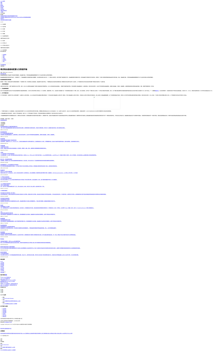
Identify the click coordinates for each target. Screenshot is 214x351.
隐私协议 (4, 316)
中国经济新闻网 (37, 333)
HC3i (9, 298)
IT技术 (20, 17)
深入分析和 (6, 133)
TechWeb (23, 333)
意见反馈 (4, 312)
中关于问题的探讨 (8, 126)
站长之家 (29, 333)
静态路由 (2, 238)
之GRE (4, 206)
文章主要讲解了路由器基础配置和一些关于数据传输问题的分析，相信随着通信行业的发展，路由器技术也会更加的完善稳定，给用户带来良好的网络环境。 (31, 221)
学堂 (1, 3)
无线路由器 (2, 145)
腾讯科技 (6, 333)
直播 (10, 19)
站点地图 (4, 311)
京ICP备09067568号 (8, 322)
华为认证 (14, 17)
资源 (3, 19)
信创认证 (10, 17)
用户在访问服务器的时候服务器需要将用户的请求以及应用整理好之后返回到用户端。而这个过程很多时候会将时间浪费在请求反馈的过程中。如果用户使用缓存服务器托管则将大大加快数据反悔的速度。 (40, 248)
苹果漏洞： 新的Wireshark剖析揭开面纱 (10, 241)
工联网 (44, 333)
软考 (8, 17)
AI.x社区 (13, 347)
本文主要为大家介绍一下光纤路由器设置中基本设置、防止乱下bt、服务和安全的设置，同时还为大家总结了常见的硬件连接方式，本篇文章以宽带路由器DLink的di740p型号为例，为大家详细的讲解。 (39, 254)
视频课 (1, 15)
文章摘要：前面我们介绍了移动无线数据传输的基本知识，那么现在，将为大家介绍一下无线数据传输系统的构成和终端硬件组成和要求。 (27, 160)
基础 (4, 232)
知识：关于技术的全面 (9, 164)
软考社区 (2, 6)
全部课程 (2, 17)
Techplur (12, 298)
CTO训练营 (15, 303)
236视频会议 (51, 333)
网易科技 (9, 333)
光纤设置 (4, 253)
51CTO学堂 (5, 303)
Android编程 (2, 183)
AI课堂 (1, 11)
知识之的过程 (7, 226)
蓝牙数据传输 (8, 183)
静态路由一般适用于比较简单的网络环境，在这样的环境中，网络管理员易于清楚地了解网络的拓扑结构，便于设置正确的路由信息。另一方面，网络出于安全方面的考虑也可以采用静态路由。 (38, 234)
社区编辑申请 (3, 64)
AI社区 (4, 58)
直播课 (12, 15)
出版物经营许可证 (7, 328)
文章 (1, 19)
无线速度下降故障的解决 (8, 140)
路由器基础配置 (3, 120)
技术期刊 (4, 60)
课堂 (7, 19)
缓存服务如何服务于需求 (7, 246)
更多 (6, 274)
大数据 (1, 152)
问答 (5, 19)
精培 (8, 303)
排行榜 (7, 15)
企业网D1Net (60, 333)
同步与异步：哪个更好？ (8, 192)
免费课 (1, 7)
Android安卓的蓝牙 (5, 178)
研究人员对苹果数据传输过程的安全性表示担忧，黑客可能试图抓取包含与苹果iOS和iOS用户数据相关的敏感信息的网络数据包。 (25, 242)
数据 (6, 252)
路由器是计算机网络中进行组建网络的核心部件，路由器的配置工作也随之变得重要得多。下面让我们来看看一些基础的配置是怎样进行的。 (28, 201)
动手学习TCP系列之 (6, 171)
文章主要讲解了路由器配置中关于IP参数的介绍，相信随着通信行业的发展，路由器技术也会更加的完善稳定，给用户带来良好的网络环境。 (28, 214)
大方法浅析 (4, 146)
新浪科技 (2, 333)
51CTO (4, 298)
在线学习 (2, 18)
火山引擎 (70, 333)
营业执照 (2, 328)
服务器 (3, 252)
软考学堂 (15, 15)
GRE (1, 211)
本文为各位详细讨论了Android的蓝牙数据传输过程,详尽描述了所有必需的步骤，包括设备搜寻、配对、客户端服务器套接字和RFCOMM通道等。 (29, 179)
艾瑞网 (26, 333)
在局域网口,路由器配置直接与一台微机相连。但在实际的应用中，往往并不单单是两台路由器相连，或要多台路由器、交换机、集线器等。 (27, 134)
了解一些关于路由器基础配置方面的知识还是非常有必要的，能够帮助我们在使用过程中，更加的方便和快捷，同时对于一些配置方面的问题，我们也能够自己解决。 (33, 127)
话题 (3, 57)
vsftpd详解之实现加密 (7, 153)
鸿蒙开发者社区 (3, 10)
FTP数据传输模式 (3, 190)
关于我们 (4, 308)
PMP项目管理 (24, 17)
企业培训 (2, 9)
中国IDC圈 (56, 333)
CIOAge (6, 298)
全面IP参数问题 (6, 213)
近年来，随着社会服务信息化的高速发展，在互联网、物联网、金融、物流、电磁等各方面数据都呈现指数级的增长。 (23, 148)
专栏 (8, 19)
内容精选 (4, 54)
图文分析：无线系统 (6, 159)
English (4, 313)
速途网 (32, 333)
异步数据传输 (6, 198)
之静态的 (6, 233)
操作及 (4, 199)
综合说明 (5, 219)
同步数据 (2, 198)
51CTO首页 (2, 1)
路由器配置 (2, 138)
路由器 (1, 205)
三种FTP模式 (4, 185)
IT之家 (41, 333)
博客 (1, 2)
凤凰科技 (13, 333)
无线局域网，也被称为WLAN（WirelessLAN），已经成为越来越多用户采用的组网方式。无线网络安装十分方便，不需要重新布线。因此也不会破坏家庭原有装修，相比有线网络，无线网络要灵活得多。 (40, 141)
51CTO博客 (2, 347)
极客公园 (47, 333)
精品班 (1, 5)
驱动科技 (16, 333)
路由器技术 (2, 170)
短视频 (9, 15)
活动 (3, 61)
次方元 (67, 333)
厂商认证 (17, 17)
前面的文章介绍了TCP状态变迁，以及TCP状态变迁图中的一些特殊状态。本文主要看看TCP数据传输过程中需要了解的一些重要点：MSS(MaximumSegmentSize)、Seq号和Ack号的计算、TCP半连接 (39, 172)
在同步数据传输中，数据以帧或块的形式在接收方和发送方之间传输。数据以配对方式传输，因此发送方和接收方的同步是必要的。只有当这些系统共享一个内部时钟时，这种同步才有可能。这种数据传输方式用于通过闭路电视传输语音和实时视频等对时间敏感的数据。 (53, 194)
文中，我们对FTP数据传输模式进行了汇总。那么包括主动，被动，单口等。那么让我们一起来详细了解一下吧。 (22, 186)
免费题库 (29, 17)
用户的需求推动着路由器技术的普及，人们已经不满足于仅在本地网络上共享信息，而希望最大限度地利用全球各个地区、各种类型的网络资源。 (29, 166)
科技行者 (20, 333)
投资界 (64, 333)
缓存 (1, 252)
